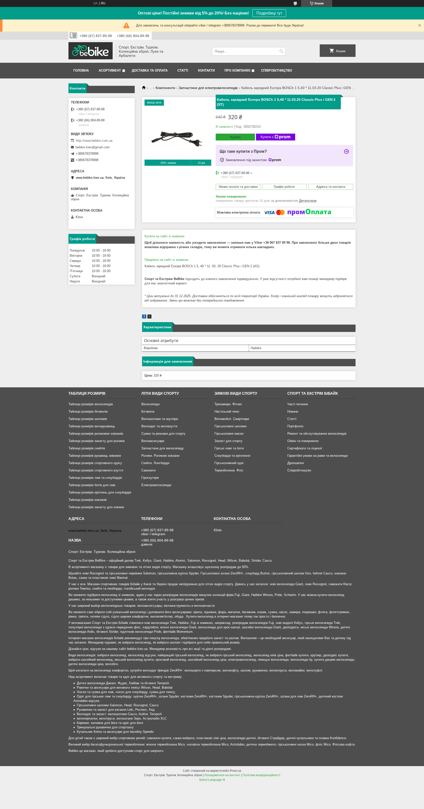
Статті (182, 70)
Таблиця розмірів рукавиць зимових (94, 455)
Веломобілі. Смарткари (231, 419)
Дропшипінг (295, 463)
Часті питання (297, 404)
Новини (292, 411)
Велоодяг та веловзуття (159, 426)
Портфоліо (295, 426)
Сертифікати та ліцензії (304, 448)
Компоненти (165, 88)
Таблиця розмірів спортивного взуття (95, 470)
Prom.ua (235, 770)
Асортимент (110, 70)
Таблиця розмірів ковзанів (87, 500)
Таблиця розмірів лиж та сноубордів (95, 478)
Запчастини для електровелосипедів (208, 88)
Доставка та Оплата (150, 70)
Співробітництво (276, 70)
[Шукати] (281, 51)
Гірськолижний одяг (229, 463)
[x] (149, 317)
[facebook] (144, 317)
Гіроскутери (150, 478)
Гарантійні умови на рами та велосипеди (317, 455)
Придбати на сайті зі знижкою (166, 260)
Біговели (147, 411)
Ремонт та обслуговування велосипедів (316, 433)
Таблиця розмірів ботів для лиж (91, 485)
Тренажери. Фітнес (228, 404)
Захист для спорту (228, 441)
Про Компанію (237, 70)
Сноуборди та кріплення (232, 455)
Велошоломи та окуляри (159, 419)
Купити (235, 137)
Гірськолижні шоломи (230, 426)
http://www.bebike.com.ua (94, 140)
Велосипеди (150, 404)
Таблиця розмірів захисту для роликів (96, 441)
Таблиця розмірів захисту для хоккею (96, 507)
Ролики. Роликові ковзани (160, 455)
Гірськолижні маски (228, 433)
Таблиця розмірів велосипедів (90, 404)
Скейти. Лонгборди (155, 463)
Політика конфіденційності (261, 775)
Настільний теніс (226, 411)
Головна (81, 70)
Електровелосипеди (156, 485)
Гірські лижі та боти (229, 448)
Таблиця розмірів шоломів (87, 419)
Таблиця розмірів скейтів (86, 448)
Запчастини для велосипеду (162, 448)
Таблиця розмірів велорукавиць (91, 426)
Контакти (206, 70)
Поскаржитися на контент (222, 775)
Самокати (148, 470)
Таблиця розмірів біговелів (88, 411)
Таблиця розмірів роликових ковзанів (95, 433)
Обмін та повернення (302, 441)
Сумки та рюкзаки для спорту (163, 433)
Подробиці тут (269, 13)
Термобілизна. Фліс (228, 470)
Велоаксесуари (152, 441)
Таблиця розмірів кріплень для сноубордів (99, 492)
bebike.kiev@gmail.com (93, 147)
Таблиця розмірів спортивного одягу (95, 463)
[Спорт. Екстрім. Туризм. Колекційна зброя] (90, 51)
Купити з (267, 137)
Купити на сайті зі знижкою (165, 236)
